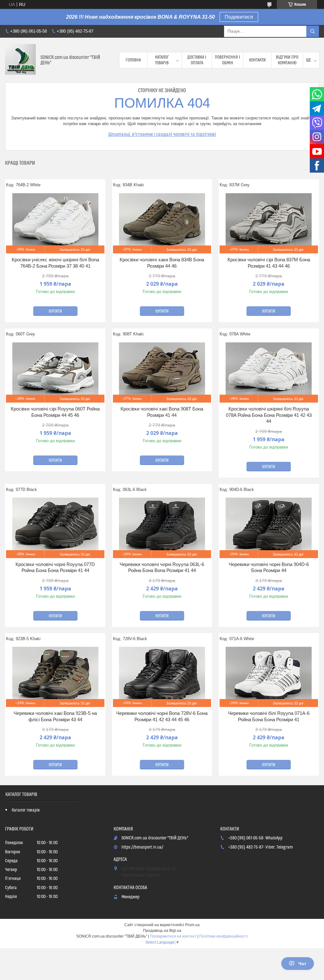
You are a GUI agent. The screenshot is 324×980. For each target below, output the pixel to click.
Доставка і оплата (196, 60)
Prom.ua (192, 925)
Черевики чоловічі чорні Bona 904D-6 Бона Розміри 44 (269, 567)
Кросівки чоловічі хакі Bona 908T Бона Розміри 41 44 (162, 412)
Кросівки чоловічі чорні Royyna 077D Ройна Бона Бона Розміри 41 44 (55, 567)
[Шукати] (312, 31)
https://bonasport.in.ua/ (142, 847)
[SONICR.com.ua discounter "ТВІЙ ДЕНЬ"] (20, 60)
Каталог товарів (162, 60)
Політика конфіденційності (223, 936)
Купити (55, 311)
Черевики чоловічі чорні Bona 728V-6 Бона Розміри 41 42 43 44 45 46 (162, 716)
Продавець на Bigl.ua (162, 930)
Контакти (257, 60)
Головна (133, 60)
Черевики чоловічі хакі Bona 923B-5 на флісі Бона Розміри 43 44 (55, 716)
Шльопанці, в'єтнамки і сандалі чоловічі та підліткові (162, 134)
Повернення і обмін (227, 60)
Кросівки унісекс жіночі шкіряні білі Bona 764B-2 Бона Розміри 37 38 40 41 (55, 263)
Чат (302, 963)
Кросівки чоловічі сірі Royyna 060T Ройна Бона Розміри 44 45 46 (55, 412)
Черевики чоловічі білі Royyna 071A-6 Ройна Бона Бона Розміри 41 (268, 716)
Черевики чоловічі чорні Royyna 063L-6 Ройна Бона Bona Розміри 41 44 (162, 567)
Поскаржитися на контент (173, 936)
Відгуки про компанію (287, 60)
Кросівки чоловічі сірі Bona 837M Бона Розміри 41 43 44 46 (268, 263)
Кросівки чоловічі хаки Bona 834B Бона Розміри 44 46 (162, 263)
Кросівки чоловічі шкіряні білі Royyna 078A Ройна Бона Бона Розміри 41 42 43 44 (269, 415)
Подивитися (239, 17)
